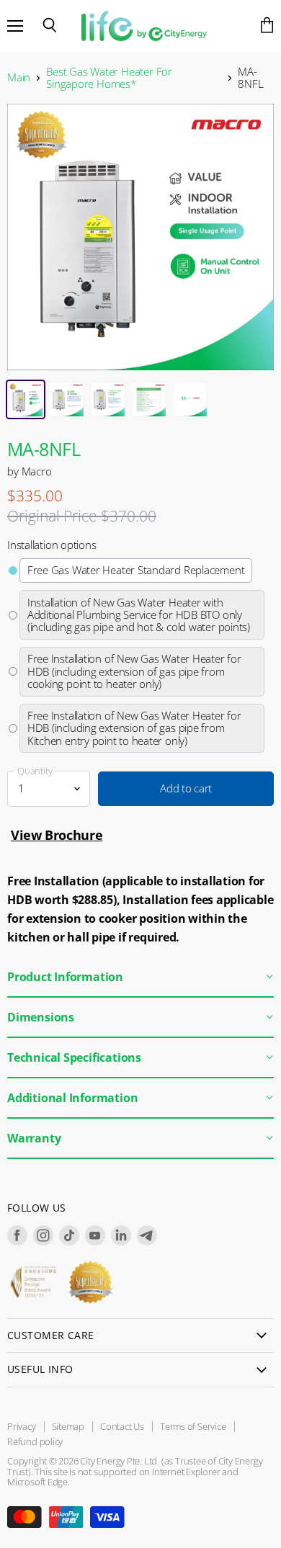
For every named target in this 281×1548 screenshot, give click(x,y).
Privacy (21, 1426)
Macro (37, 471)
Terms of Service (193, 1426)
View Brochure (56, 835)
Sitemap (68, 1426)
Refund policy (35, 1441)
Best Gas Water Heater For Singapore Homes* (109, 78)
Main (18, 77)
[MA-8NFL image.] (140, 237)
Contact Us (122, 1426)
